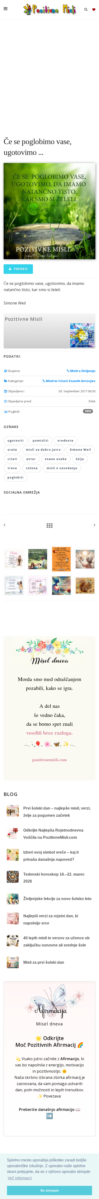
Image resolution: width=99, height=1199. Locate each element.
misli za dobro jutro (43, 450)
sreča (12, 450)
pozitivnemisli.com (49, 759)
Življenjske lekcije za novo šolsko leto (57, 899)
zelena (32, 468)
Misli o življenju (82, 371)
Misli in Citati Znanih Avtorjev (70, 381)
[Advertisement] (49, 75)
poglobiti (15, 477)
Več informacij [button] (20, 1178)
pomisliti (41, 441)
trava (12, 468)
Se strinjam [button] (49, 1190)
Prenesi (20, 269)
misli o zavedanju (62, 468)
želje (80, 459)
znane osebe (56, 459)
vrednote (65, 441)
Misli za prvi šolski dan (43, 962)
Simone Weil (80, 450)
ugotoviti (15, 441)
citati (12, 459)
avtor (31, 459)
